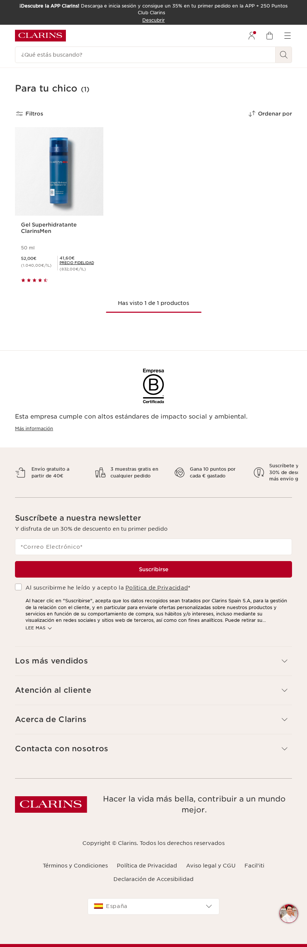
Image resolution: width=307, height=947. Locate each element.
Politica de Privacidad (156, 594)
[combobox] (153, 913)
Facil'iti (254, 872)
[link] (77, 263)
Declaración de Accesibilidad (153, 886)
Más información (34, 428)
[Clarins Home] (40, 35)
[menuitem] (251, 35)
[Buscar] (284, 55)
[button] (288, 913)
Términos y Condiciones (75, 872)
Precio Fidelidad (77, 263)
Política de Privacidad (147, 872)
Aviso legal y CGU (210, 872)
